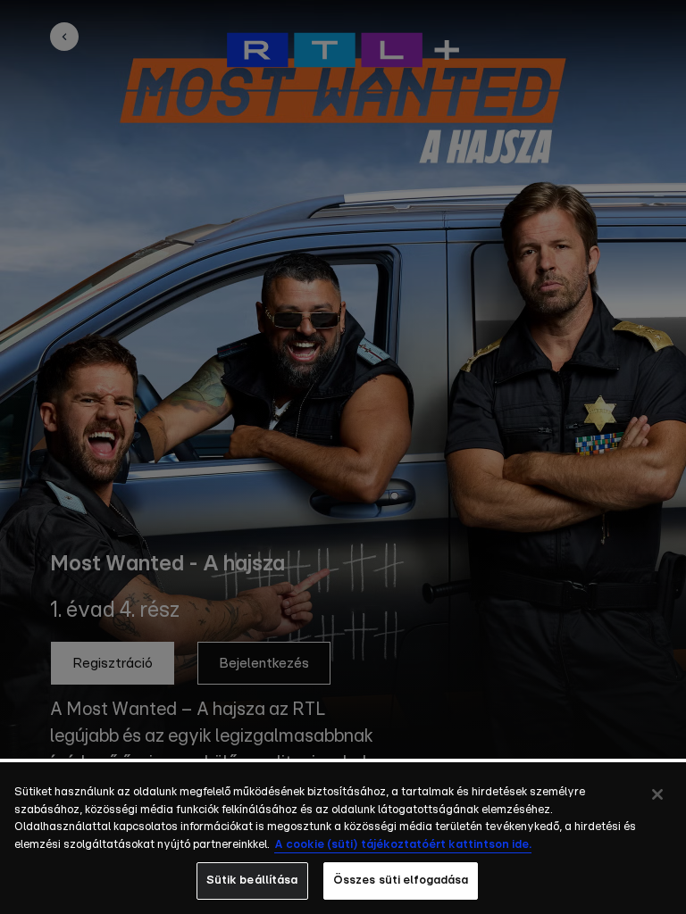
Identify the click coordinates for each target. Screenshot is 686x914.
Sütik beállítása (252, 880)
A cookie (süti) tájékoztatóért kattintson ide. (402, 845)
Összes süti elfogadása (401, 880)
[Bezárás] (657, 794)
